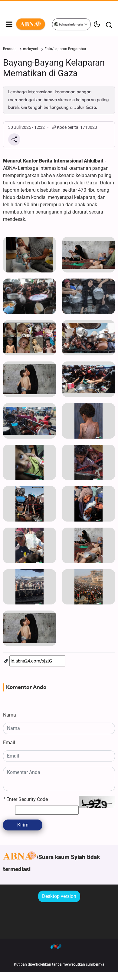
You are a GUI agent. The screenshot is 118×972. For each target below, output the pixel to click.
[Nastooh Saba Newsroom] (59, 946)
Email (9, 742)
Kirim (22, 825)
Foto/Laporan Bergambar (65, 49)
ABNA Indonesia (33, 24)
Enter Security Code (25, 799)
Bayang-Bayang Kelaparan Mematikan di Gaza (54, 67)
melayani (30, 49)
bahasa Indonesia (70, 24)
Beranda (10, 49)
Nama (9, 715)
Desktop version (59, 896)
